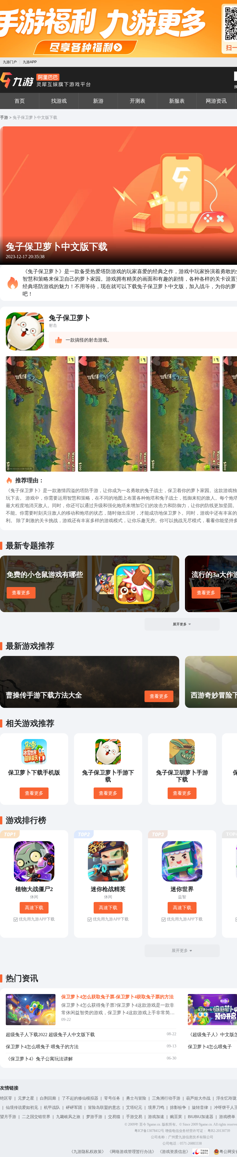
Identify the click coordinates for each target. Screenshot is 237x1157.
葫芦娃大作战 (198, 1098)
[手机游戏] (45, 80)
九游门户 (10, 62)
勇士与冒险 (136, 1098)
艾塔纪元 (134, 1107)
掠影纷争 (178, 1107)
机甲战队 (52, 1107)
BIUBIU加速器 (200, 1116)
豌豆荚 (176, 1116)
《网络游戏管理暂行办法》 (132, 1151)
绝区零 (6, 1098)
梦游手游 (94, 1116)
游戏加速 (156, 1116)
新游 (98, 101)
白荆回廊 (48, 1098)
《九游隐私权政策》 (87, 1151)
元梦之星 (26, 1098)
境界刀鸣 (156, 1107)
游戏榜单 (227, 1116)
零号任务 (112, 1098)
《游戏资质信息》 (174, 1151)
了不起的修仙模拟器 (80, 1098)
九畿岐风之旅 (68, 1116)
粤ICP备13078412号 (149, 1131)
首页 (19, 101)
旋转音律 (200, 1107)
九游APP (30, 62)
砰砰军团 (74, 1107)
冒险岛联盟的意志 (104, 1107)
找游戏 (59, 101)
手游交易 (134, 1116)
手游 (4, 117)
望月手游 (8, 1116)
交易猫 (114, 1116)
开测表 (137, 101)
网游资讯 (216, 101)
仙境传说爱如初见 (22, 1107)
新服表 (177, 101)
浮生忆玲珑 (226, 1098)
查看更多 (21, 592)
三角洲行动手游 (166, 1098)
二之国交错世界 (36, 1116)
